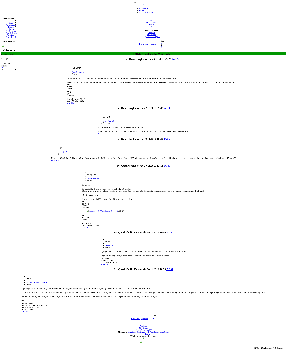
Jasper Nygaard (108, 121)
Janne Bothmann (78, 72)
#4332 (167, 138)
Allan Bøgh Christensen (136, 332)
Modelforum (151, 35)
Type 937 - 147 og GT (152, 37)
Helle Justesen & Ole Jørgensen (37, 282)
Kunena (147, 334)
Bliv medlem (5, 72)
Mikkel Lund (109, 245)
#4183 (175, 59)
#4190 (167, 108)
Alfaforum (151, 33)
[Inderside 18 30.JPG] (95, 211)
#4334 (169, 232)
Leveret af (140, 334)
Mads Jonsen (164, 332)
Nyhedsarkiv (143, 10)
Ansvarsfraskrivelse (146, 12)
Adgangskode (6, 59)
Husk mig (7, 63)
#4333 (167, 165)
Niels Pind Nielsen (152, 332)
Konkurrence (143, 8)
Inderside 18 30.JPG (110, 211)
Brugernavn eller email (9, 54)
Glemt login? (5, 68)
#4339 (169, 269)
